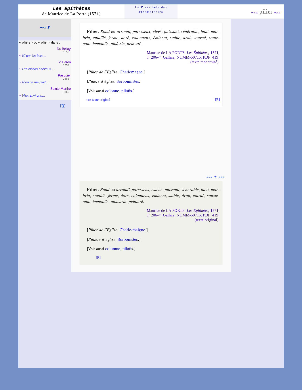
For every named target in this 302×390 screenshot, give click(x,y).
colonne (112, 90)
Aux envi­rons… (34, 95)
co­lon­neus (140, 195)
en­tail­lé (99, 37)
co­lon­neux (141, 37)
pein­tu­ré (134, 43)
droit (187, 37)
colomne (112, 248)
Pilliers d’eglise (101, 239)
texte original (98, 100)
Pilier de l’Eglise (102, 229)
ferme (113, 37)
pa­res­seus (140, 189)
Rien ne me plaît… (35, 82)
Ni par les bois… (34, 55)
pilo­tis (126, 90)
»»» (277, 12)
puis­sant (171, 31)
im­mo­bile (101, 43)
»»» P (45, 27)
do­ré (125, 37)
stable (175, 37)
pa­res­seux (141, 31)
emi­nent (159, 195)
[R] (62, 105)
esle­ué (156, 189)
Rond (105, 31)
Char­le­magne (131, 72)
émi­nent (160, 37)
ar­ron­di (123, 31)
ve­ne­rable (190, 189)
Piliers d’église (101, 81)
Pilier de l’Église (102, 72)
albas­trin (118, 201)
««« (254, 12)
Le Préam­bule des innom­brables (151, 9)
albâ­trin (118, 43)
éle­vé (157, 31)
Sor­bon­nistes (128, 81)
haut (204, 31)
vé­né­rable (189, 31)
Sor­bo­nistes (128, 239)
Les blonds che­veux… (38, 69)
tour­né (200, 37)
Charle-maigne (132, 229)
